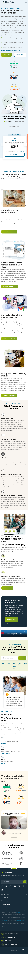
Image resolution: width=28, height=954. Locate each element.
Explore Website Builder (9, 286)
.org (20, 663)
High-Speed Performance (11, 933)
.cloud (14, 666)
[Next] (25, 145)
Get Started (6, 54)
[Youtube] (15, 886)
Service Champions (10, 937)
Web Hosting (4, 901)
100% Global (8, 940)
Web (14, 138)
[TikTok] (19, 886)
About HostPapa (5, 894)
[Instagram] (23, 886)
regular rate (22, 151)
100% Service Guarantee (11, 944)
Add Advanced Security (9, 395)
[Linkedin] (11, 886)
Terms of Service (14, 949)
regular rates (18, 912)
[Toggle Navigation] (26, 2)
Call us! (3, 763)
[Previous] (2, 145)
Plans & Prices (6, 588)
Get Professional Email (9, 338)
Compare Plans (20, 54)
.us (3, 663)
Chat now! (3, 743)
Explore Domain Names (9, 231)
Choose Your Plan (10, 619)
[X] (6, 886)
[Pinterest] (2, 890)
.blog (25, 663)
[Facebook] (2, 886)
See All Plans (13, 154)
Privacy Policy (14, 950)
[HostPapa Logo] (14, 872)
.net (14, 663)
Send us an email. (5, 753)
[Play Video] (14, 822)
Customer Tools (5, 897)
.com (8, 663)
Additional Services (6, 904)
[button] (11, 837)
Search (22, 658)
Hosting (14, 140)
